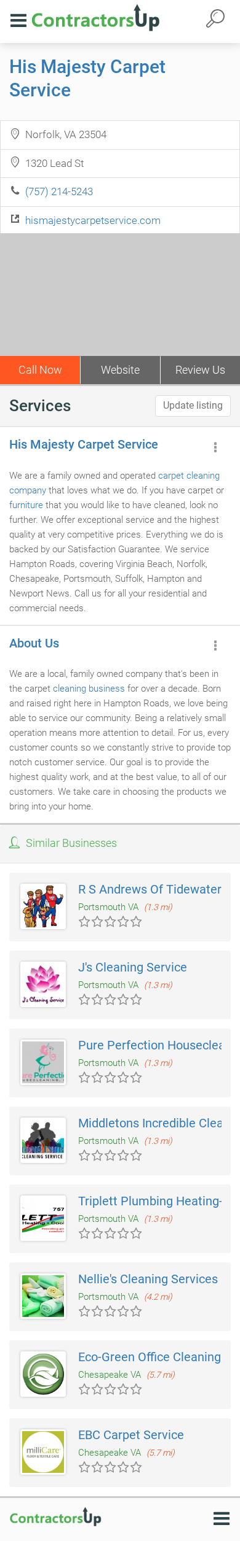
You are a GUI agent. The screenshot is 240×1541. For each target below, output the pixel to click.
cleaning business (89, 688)
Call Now (40, 369)
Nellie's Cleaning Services (148, 1279)
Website (120, 369)
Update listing (193, 405)
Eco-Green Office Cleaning (149, 1357)
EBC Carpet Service (131, 1434)
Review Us (200, 369)
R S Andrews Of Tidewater (150, 889)
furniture (26, 505)
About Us (34, 643)
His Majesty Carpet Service (83, 444)
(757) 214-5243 (59, 191)
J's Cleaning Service (132, 967)
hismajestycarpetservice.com (93, 220)
